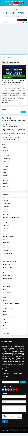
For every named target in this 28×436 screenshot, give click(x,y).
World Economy (6, 328)
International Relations (8, 267)
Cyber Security (6, 228)
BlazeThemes (23, 430)
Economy (5, 75)
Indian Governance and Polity (9, 261)
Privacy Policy (20, 1)
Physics (4, 281)
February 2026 (6, 153)
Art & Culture (6, 206)
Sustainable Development (8, 317)
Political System (6, 286)
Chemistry (5, 220)
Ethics (4, 239)
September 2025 (6, 164)
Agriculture (5, 200)
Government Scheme (7, 250)
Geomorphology (6, 247)
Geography (5, 245)
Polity (4, 289)
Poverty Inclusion (7, 292)
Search (4, 109)
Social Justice (6, 306)
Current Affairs (6, 225)
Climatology (5, 222)
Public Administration (8, 295)
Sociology (5, 314)
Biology (4, 211)
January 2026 (6, 155)
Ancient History (6, 203)
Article (4, 209)
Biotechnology (6, 214)
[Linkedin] (14, 389)
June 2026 (5, 147)
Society (4, 311)
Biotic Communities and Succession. (11, 217)
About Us (8, 1)
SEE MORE (5, 300)
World (4, 325)
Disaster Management (8, 231)
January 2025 (6, 186)
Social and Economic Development (11, 303)
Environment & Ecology (8, 236)
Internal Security (6, 264)
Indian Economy (20, 75)
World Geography (7, 331)
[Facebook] (3, 389)
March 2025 (5, 180)
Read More (4, 102)
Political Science (6, 283)
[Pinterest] (11, 389)
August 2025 (5, 167)
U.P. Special (5, 322)
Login (22, 3)
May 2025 (5, 175)
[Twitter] (6, 389)
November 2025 (6, 158)
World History (6, 333)
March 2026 (5, 150)
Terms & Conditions (8, 3)
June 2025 (5, 172)
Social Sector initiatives (8, 308)
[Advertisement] (14, 40)
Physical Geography (7, 278)
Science (4, 297)
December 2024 (6, 189)
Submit (5, 421)
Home (4, 57)
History (4, 256)
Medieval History (6, 270)
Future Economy (12, 75)
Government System (7, 253)
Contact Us (13, 1)
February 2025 (6, 183)
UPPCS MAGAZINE (14, 13)
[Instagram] (8, 389)
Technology (5, 319)
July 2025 (5, 169)
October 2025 (6, 161)
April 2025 (5, 178)
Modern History (6, 275)
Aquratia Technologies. (8, 430)
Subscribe (16, 3)
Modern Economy (7, 77)
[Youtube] (16, 389)
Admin (4, 84)
